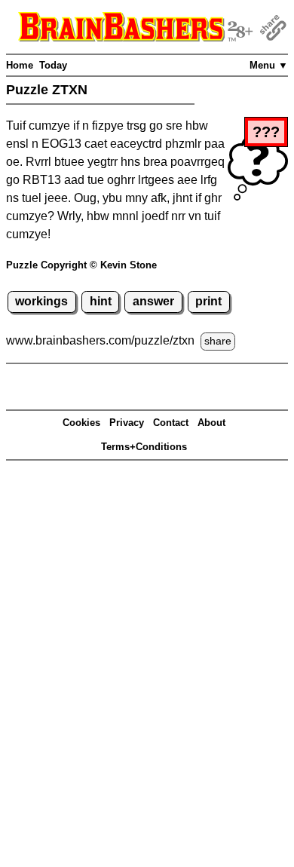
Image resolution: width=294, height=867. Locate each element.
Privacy (126, 422)
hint (101, 301)
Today (53, 65)
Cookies (81, 422)
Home (19, 65)
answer (153, 301)
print (208, 301)
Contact (170, 422)
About (211, 422)
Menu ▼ (269, 65)
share (217, 341)
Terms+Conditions (144, 446)
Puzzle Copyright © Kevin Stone (81, 265)
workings (41, 301)
